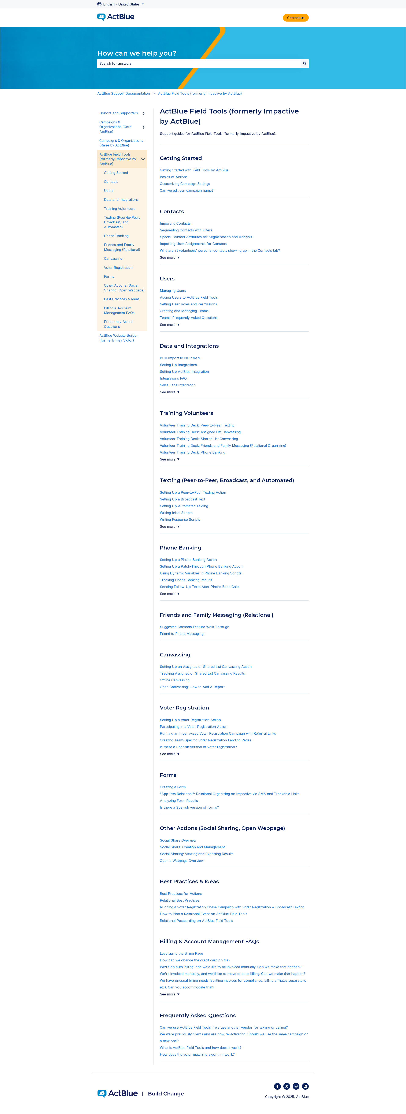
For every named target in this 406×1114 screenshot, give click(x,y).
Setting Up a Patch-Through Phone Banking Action (201, 566)
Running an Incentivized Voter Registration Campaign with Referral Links (218, 733)
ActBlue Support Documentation (123, 93)
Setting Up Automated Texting (184, 506)
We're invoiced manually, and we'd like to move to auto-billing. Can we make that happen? (233, 974)
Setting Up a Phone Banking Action (188, 560)
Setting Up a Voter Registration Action (190, 720)
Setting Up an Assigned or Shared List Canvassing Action (206, 666)
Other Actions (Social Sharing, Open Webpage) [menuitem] (124, 287)
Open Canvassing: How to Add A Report (193, 687)
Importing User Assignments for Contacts (193, 244)
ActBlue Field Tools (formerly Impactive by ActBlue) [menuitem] (117, 159)
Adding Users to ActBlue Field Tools (189, 297)
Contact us (295, 18)
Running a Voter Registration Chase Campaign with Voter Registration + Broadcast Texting (232, 907)
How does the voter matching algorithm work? (197, 1054)
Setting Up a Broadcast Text (182, 499)
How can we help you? (137, 53)
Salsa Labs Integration (178, 385)
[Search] (305, 63)
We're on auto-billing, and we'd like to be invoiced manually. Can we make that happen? (231, 967)
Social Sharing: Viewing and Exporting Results (196, 854)
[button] (143, 113)
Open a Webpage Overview (182, 860)
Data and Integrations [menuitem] (121, 199)
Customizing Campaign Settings (185, 184)
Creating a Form (173, 787)
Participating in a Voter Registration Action (193, 726)
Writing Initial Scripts (176, 513)
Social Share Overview (178, 840)
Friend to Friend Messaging (181, 633)
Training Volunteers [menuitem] (119, 208)
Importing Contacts (176, 223)
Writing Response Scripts (180, 519)
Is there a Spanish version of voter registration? (198, 747)
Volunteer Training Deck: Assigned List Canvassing (201, 432)
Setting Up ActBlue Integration (184, 371)
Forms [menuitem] (109, 276)
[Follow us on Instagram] (296, 1086)
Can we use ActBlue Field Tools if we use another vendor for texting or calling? (224, 1027)
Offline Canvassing (174, 680)
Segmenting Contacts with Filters (186, 230)
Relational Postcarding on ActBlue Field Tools (196, 921)
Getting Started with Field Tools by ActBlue (194, 170)
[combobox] (199, 63)
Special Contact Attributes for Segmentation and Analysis (206, 237)
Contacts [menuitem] (111, 181)
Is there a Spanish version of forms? (189, 807)
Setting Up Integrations (178, 365)
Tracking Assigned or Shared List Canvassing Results (202, 673)
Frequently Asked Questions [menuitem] (118, 324)
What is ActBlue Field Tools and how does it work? (201, 1048)
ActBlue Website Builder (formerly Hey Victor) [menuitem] (118, 337)
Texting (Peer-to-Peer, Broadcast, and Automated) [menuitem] (122, 222)
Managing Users (173, 290)
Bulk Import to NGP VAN (180, 358)
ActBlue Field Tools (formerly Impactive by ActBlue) (200, 93)
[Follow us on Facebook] (277, 1086)
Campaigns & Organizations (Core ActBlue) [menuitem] (115, 127)
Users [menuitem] (109, 191)
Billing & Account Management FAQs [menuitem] (119, 310)
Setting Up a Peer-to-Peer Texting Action (193, 492)
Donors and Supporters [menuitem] (118, 113)
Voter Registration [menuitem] (118, 267)
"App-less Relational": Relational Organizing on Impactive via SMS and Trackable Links (229, 794)
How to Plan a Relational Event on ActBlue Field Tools (203, 914)
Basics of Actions (174, 177)
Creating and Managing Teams (184, 311)
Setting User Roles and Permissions (189, 304)
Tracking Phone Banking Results (186, 580)
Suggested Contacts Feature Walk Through (194, 627)
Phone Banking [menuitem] (116, 236)
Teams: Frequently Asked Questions (189, 318)
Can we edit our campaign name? (187, 190)
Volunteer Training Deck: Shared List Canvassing (199, 439)
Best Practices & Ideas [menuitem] (122, 299)
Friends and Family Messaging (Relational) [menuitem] (122, 247)
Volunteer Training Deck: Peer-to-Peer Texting (197, 425)
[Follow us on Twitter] (286, 1086)
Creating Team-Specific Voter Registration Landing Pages (205, 740)
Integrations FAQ (173, 378)
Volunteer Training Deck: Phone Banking (192, 452)
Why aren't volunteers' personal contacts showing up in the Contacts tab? (220, 250)
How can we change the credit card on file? (195, 960)
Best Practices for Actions (181, 893)
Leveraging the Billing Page (181, 953)
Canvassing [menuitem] (113, 258)
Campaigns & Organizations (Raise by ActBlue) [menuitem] (121, 142)
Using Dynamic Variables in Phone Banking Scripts (200, 573)
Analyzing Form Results (179, 800)
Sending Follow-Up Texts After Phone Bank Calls (199, 587)
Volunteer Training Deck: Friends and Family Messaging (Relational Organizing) (223, 445)
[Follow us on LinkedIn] (305, 1086)
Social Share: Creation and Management (192, 847)
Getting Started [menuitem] (116, 173)
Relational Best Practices (179, 900)
